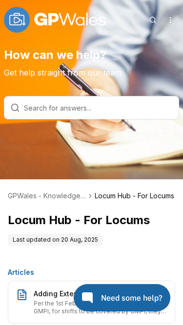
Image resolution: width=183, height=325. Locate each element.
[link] (134, 196)
